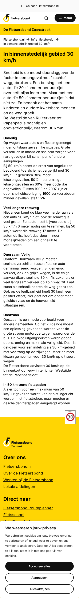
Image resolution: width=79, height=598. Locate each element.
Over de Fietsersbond (23, 473)
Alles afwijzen (39, 589)
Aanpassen (39, 577)
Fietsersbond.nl (13, 39)
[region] (39, 559)
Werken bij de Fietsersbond (28, 480)
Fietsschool (13, 515)
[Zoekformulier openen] (48, 17)
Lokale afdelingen (19, 486)
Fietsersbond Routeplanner (28, 508)
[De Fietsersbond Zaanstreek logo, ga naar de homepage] (16, 18)
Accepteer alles (39, 566)
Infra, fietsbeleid (42, 39)
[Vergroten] (70, 416)
